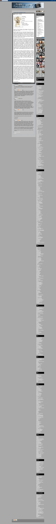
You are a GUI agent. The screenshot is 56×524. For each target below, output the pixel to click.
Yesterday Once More (39, 303)
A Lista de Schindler (38, 387)
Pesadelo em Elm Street (39, 451)
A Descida (37, 173)
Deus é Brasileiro (38, 503)
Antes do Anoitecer (38, 260)
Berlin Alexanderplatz (39, 440)
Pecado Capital (38, 220)
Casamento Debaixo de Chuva (40, 359)
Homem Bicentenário (39, 406)
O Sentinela (37, 151)
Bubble (37, 184)
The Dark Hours (38, 232)
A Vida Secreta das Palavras (40, 178)
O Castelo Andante (38, 282)
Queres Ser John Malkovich (39, 425)
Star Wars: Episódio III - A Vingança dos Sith (39, 228)
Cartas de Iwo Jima (38, 133)
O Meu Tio (37, 486)
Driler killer (37, 465)
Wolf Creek (37, 243)
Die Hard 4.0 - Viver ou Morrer (40, 90)
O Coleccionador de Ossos (39, 416)
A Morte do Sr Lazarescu (39, 122)
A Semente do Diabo (39, 477)
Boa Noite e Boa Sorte (39, 183)
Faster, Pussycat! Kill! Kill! (39, 482)
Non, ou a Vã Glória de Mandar (40, 508)
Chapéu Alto (37, 479)
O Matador (37, 214)
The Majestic (38, 368)
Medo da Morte (38, 145)
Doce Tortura (38, 192)
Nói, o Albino (38, 323)
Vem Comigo (38, 240)
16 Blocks (37, 118)
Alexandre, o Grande (39, 258)
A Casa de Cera (38, 172)
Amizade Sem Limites (39, 389)
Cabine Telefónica (38, 343)
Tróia (37, 297)
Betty (37, 377)
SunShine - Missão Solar (39, 109)
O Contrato (37, 149)
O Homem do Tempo (39, 213)
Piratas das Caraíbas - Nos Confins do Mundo (39, 105)
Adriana (37, 498)
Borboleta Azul (38, 261)
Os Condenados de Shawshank (38, 423)
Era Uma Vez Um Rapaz (39, 345)
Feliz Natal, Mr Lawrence (39, 443)
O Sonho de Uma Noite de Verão (39, 513)
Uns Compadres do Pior (39, 299)
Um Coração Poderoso (39, 112)
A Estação (37, 309)
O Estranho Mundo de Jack (39, 417)
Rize (36, 227)
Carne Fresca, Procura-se (39, 312)
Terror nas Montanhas (39, 161)
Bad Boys (37, 392)
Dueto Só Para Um (38, 443)
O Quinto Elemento (38, 421)
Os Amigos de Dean (38, 216)
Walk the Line (38, 241)
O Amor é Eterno (38, 279)
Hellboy (37, 269)
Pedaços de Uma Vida (39, 327)
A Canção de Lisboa (38, 495)
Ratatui (37, 107)
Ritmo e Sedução (38, 158)
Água (37, 179)
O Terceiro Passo (38, 151)
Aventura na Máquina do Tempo (39, 391)
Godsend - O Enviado (39, 268)
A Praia (37, 374)
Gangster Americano (38, 94)
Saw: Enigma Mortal (38, 292)
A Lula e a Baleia (38, 176)
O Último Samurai (38, 324)
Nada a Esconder (38, 210)
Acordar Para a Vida (38, 358)
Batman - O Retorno (38, 393)
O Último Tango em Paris (39, 468)
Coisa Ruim (37, 503)
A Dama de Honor (38, 249)
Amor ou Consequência (39, 310)
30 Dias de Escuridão (39, 85)
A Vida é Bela (38, 388)
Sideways (37, 293)
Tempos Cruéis (38, 231)
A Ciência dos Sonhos (39, 119)
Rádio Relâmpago (38, 515)
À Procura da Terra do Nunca (40, 253)
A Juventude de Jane (39, 87)
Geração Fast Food (38, 139)
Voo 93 (37, 166)
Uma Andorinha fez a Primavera (39, 369)
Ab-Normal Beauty (38, 257)
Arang (37, 125)
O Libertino (37, 285)
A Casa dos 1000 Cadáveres (40, 308)
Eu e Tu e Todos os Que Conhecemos (39, 195)
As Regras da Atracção (39, 341)
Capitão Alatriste (38, 132)
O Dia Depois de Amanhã (39, 283)
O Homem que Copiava (39, 510)
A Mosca (37, 437)
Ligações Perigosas (38, 445)
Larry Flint (37, 409)
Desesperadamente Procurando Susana (38, 442)
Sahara (37, 222)
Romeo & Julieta (38, 426)
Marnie (37, 484)
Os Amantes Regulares (39, 218)
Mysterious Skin (38, 277)
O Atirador (37, 101)
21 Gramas (37, 307)
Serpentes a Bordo (38, 159)
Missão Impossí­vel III (39, 146)
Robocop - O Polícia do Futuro (40, 452)
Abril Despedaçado (38, 497)
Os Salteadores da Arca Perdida (39, 450)
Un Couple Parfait (38, 239)
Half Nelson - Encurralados (39, 140)
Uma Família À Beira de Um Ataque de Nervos (39, 164)
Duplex (37, 316)
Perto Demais (38, 288)
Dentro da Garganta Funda (39, 134)
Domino (37, 193)
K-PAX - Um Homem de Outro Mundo (40, 361)
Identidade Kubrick (38, 201)
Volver (37, 166)
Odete (37, 514)
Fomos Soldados (38, 346)
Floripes (37, 505)
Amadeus (37, 438)
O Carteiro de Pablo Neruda (39, 415)
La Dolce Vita (38, 483)
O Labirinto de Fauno (39, 150)
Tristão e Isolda (38, 163)
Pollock (37, 381)
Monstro (37, 322)
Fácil (37, 317)
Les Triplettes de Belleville (39, 318)
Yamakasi (37, 370)
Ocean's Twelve (38, 287)
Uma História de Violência (39, 237)
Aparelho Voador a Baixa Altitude (39, 499)
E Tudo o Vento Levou (39, 481)
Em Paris (37, 137)
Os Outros (37, 365)
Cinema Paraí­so (38, 441)
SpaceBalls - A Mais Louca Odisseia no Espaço (39, 454)
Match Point (37, 205)
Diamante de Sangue (39, 135)
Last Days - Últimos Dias (39, 203)
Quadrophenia (38, 469)
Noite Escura (38, 507)
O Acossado (37, 486)
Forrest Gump (38, 404)
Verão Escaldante (38, 431)
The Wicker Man (38, 471)
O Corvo (37, 416)
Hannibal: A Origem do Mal (39, 95)
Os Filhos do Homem (39, 154)
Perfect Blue (37, 424)
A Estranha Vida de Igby (39, 340)
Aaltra (37, 249)
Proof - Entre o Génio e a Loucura (39, 222)
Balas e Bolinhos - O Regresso (40, 500)
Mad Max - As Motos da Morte (40, 467)
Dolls (37, 344)
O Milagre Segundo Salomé (39, 511)
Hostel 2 (37, 97)
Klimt (37, 143)
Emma (37, 400)
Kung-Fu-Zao (38, 271)
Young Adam (38, 333)
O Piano (37, 420)
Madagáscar (37, 204)
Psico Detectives (38, 289)
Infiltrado (37, 141)
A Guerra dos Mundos (39, 173)
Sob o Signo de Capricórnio (39, 489)
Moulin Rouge (38, 364)
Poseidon (37, 157)
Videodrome (37, 457)
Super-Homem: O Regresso (39, 160)
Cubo (37, 396)
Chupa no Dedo (38, 187)
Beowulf (37, 89)
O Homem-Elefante (38, 447)
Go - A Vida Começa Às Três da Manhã (40, 405)
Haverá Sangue (38, 95)
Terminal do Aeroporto (39, 296)
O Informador (38, 418)
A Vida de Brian (38, 462)
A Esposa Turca (38, 250)
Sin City (37, 229)
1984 (37, 436)
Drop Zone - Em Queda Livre (40, 399)
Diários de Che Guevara (39, 263)
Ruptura (37, 108)
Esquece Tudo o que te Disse (40, 504)
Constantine (37, 189)
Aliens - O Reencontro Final (39, 438)
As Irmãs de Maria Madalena (40, 311)
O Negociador (38, 419)
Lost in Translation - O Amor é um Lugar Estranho (40, 320)
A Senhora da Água (38, 123)
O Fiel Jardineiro (38, 212)
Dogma (37, 398)
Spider (37, 353)
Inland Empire (38, 142)
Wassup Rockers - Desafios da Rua (40, 242)
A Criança (37, 86)
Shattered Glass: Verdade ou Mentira (40, 330)
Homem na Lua (38, 407)
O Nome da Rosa (38, 448)
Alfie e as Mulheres (38, 259)
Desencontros (38, 314)
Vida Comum (38, 431)
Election (37, 194)
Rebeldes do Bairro (38, 225)
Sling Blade (37, 427)
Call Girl (37, 501)
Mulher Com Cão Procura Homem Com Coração (39, 208)
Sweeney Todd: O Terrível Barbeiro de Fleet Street (39, 110)
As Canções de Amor (39, 88)
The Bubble (37, 161)
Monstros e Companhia (39, 363)
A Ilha (37, 174)
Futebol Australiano (38, 347)
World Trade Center (38, 167)
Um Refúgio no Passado (39, 300)
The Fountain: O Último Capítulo (39, 153)
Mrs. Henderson (38, 207)
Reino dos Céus (38, 226)
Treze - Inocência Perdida (39, 354)
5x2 (36, 248)
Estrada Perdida (38, 402)
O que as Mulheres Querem (39, 379)
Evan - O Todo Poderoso (39, 93)
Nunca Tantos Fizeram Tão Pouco (39, 147)
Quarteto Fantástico (38, 211)
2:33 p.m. (21, 82)
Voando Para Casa (38, 432)
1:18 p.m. (16, 85)
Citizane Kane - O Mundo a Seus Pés (39, 480)
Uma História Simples (39, 430)
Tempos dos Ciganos (39, 455)
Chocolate (37, 378)
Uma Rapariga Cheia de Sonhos (39, 238)
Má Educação (38, 273)
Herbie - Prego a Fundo (39, 200)
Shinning (37, 453)
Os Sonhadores (38, 326)
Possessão (37, 352)
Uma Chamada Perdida (39, 301)
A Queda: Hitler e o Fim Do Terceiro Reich (39, 254)
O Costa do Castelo (38, 508)
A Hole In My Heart (38, 251)
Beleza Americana (38, 394)
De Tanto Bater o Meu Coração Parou (40, 191)
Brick (37, 183)
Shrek (37, 366)
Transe (37, 516)
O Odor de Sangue (38, 286)
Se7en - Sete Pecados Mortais (40, 426)
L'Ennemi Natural (38, 272)
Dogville (37, 315)
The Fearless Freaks (39, 233)
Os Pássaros (38, 488)
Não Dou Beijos (38, 414)
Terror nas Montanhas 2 (39, 111)
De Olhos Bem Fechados (39, 397)
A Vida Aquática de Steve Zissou (39, 256)
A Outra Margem (38, 496)
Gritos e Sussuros (38, 466)
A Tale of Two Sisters (39, 310)
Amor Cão (37, 375)
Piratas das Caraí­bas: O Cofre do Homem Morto (40, 156)
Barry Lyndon (38, 464)
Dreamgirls (37, 136)
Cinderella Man (38, 188)
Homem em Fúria (38, 270)
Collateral (37, 262)
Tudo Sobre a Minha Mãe (39, 429)
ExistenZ (37, 403)
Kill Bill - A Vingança (38, 321)
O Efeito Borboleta (38, 284)
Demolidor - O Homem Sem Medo (39, 313)
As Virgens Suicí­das (39, 376)
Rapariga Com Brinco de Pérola (39, 328)
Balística (37, 342)
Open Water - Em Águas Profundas (39, 325)
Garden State (38, 267)
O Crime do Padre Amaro (39, 509)
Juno (37, 98)
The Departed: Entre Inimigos (40, 162)
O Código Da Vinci (38, 148)
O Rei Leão (37, 422)
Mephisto (37, 446)
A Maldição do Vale (38, 121)
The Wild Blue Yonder (39, 234)
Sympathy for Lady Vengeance (40, 230)
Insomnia (37, 349)
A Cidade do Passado (39, 338)
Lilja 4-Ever (37, 350)
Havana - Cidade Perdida (39, 198)
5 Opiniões (32, 82)
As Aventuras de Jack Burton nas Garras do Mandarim (40, 439)
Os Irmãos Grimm (38, 219)
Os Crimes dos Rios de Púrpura (39, 380)
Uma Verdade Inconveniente (39, 165)
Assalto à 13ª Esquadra (39, 180)
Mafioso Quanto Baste (39, 144)
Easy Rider (37, 481)
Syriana (37, 224)
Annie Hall (37, 463)
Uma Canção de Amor (39, 298)
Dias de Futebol (38, 315)
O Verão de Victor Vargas (39, 351)
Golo (36, 197)
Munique (37, 209)
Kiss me (37, 506)
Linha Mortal (37, 410)
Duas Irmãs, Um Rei (38, 81)
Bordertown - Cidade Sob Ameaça (39, 130)
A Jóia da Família (38, 175)
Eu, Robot (37, 266)
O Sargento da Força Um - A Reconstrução (40, 449)
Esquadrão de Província (39, 92)
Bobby (37, 128)
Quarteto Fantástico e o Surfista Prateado (39, 106)
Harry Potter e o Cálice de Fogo (39, 199)
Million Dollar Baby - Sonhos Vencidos (39, 276)
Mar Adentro (37, 274)
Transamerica (38, 235)
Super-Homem (38, 470)
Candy (37, 131)
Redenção (37, 329)
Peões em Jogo (38, 103)
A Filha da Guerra (38, 120)
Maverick (37, 412)
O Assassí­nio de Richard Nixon (39, 280)
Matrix (37, 411)
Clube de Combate (38, 395)
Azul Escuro (37, 342)
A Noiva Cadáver (38, 177)
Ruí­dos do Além (38, 227)
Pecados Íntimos (38, 155)
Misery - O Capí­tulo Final (39, 413)
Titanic (37, 428)
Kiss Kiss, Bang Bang (39, 202)
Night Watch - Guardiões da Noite (39, 278)
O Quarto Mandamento (39, 487)
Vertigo (37, 490)
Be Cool (37, 182)
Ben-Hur (37, 478)
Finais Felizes (38, 196)
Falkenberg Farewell (38, 138)
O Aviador (37, 281)
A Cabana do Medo (38, 339)
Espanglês (37, 265)
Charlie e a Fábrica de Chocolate (39, 186)
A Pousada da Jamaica (39, 476)
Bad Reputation (38, 181)
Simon (37, 294)
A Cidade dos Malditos (39, 386)
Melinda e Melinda (38, 275)
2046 (37, 247)
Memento (37, 362)
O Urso (37, 448)
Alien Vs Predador (38, 259)
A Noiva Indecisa (38, 252)
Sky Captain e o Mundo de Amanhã (39, 295)
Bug (36, 129)
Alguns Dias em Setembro (39, 124)
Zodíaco (37, 113)
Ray (36, 290)
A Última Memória (38, 255)
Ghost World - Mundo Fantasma (39, 360)
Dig (36, 264)
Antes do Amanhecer (39, 390)
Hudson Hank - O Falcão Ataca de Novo (40, 408)
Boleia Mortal (38, 90)
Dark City (37, 397)
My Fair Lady (38, 485)
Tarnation (37, 331)
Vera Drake (37, 302)
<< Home (15, 133)
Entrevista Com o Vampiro (39, 401)
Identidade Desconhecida (39, 348)
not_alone (20, 120)
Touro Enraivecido (38, 456)
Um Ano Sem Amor (38, 236)
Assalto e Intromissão (39, 127)
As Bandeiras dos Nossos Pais (39, 126)
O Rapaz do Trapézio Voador (40, 512)
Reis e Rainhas (38, 291)
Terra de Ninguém (38, 367)
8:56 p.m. (16, 120)
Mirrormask (37, 206)
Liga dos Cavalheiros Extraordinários (39, 319)
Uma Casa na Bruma (39, 332)
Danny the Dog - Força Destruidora (39, 190)
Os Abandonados (38, 152)
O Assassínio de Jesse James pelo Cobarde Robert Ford (40, 100)
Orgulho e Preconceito (39, 217)
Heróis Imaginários (38, 269)
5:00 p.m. (16, 98)
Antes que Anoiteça (38, 375)
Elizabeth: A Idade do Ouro (39, 91)
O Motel (37, 102)
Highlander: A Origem (39, 96)
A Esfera (37, 387)
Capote (37, 185)
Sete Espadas (38, 223)
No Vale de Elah (38, 99)
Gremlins (37, 444)
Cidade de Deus (38, 502)
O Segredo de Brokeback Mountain (39, 215)
